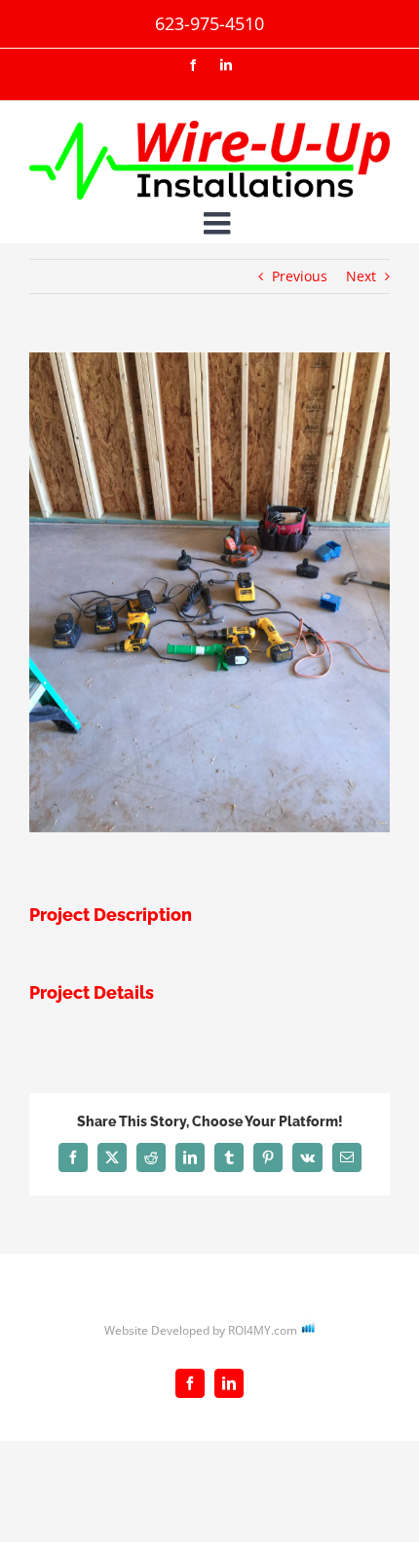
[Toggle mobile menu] (219, 223)
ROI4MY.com (262, 1330)
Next (361, 276)
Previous (299, 276)
